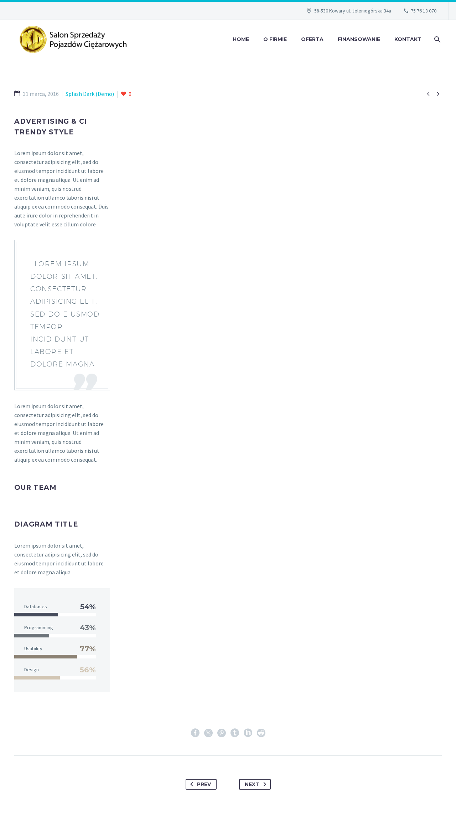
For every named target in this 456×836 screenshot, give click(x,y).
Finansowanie (359, 39)
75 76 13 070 (423, 10)
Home (241, 39)
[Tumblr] (234, 733)
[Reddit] (261, 733)
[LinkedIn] (248, 733)
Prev (204, 784)
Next (252, 784)
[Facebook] (195, 733)
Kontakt (407, 39)
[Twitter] (208, 733)
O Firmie (275, 39)
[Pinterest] (221, 733)
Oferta (312, 39)
